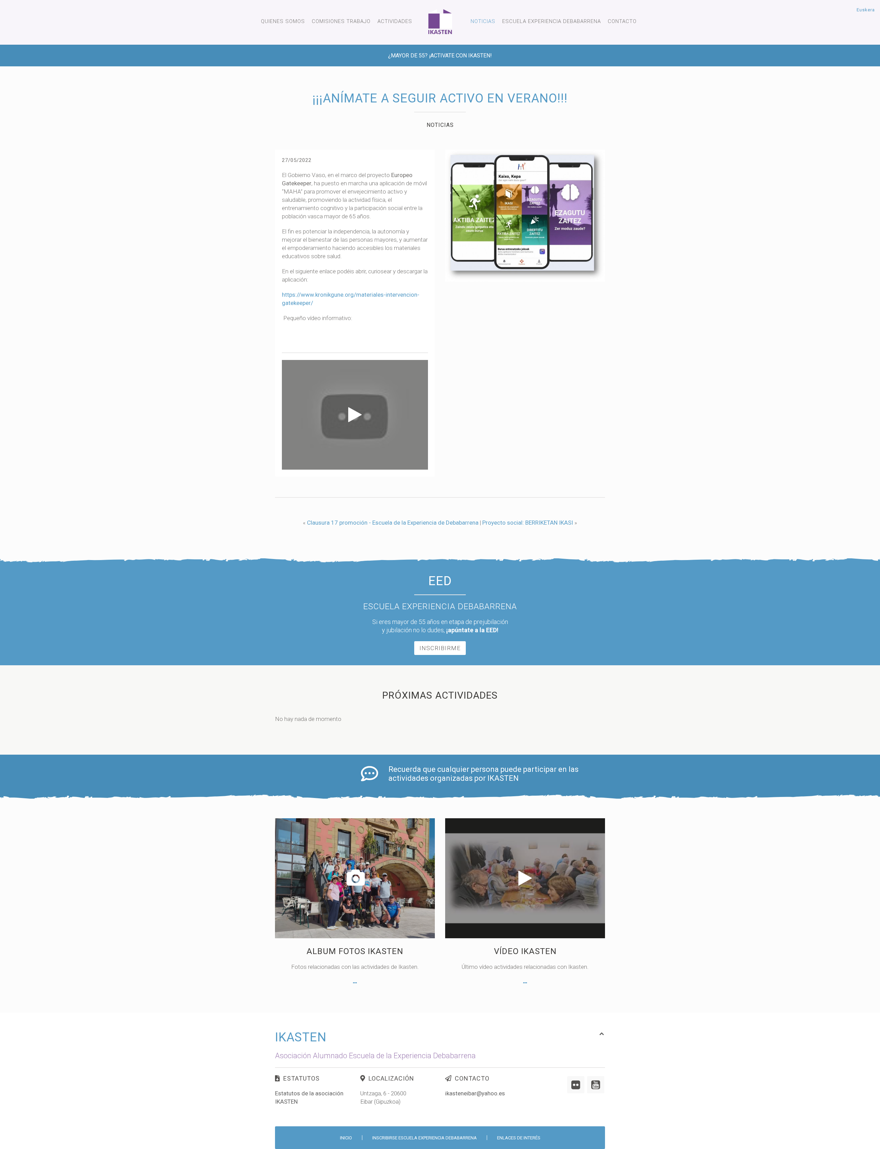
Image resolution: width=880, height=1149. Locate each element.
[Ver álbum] (355, 983)
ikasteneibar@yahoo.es (475, 1093)
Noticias (483, 21)
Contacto (622, 21)
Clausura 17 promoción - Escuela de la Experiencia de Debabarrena (392, 522)
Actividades (394, 21)
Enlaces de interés (518, 1137)
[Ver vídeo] (525, 983)
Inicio (346, 1137)
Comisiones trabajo (341, 21)
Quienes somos (283, 21)
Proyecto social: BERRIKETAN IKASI (527, 522)
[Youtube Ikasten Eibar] (595, 1084)
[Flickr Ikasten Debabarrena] (575, 1084)
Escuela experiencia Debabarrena (551, 21)
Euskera (866, 9)
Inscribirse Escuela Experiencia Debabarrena (424, 1137)
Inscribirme (440, 648)
